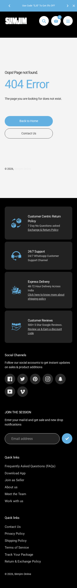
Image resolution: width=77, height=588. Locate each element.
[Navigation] (68, 21)
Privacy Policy (15, 534)
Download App (15, 473)
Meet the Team (15, 494)
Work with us (14, 501)
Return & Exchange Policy (23, 561)
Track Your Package (19, 555)
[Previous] (9, 6)
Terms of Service (17, 547)
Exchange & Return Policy (43, 229)
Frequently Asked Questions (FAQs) (30, 466)
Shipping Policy (16, 541)
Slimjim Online (22, 168)
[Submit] (67, 438)
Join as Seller (14, 480)
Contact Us (13, 527)
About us (11, 487)
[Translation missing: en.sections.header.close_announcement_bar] (74, 6)
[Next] (67, 6)
